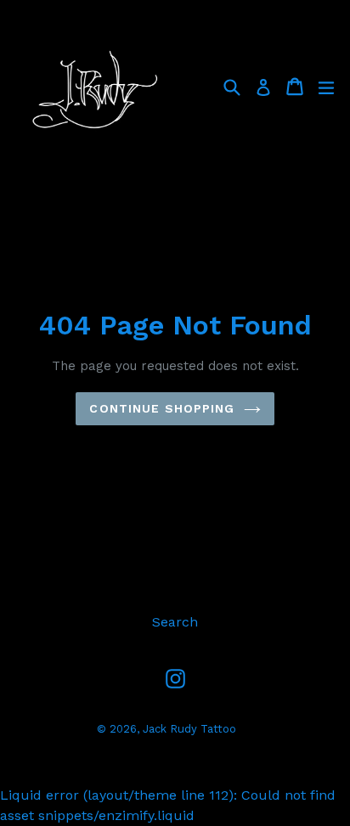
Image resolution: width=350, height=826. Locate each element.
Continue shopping (161, 408)
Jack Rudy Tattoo (189, 728)
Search (175, 622)
